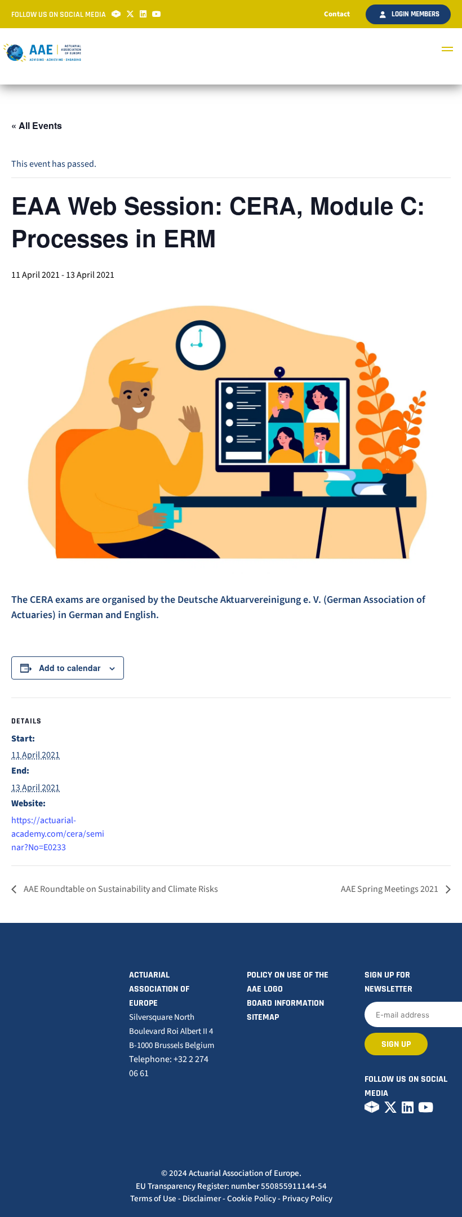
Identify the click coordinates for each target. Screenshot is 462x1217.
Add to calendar (69, 667)
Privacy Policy (307, 1199)
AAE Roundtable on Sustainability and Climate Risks (120, 889)
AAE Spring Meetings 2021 (390, 889)
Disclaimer (202, 1199)
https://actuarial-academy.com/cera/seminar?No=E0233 (57, 834)
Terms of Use (153, 1199)
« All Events (36, 125)
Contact (337, 14)
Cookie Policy (251, 1199)
